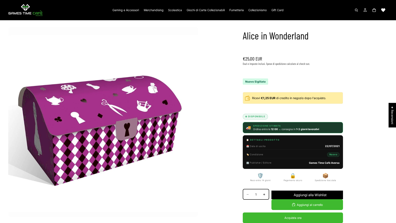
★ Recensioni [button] (392, 115)
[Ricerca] (356, 10)
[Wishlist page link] (383, 10)
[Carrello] (374, 10)
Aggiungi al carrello (310, 204)
